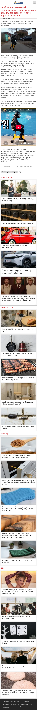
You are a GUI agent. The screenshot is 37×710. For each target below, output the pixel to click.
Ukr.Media (26, 58)
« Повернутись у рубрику (9, 172)
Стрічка (21, 172)
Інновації (7, 166)
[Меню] (34, 2)
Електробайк (28, 166)
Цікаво (21, 166)
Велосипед (15, 166)
